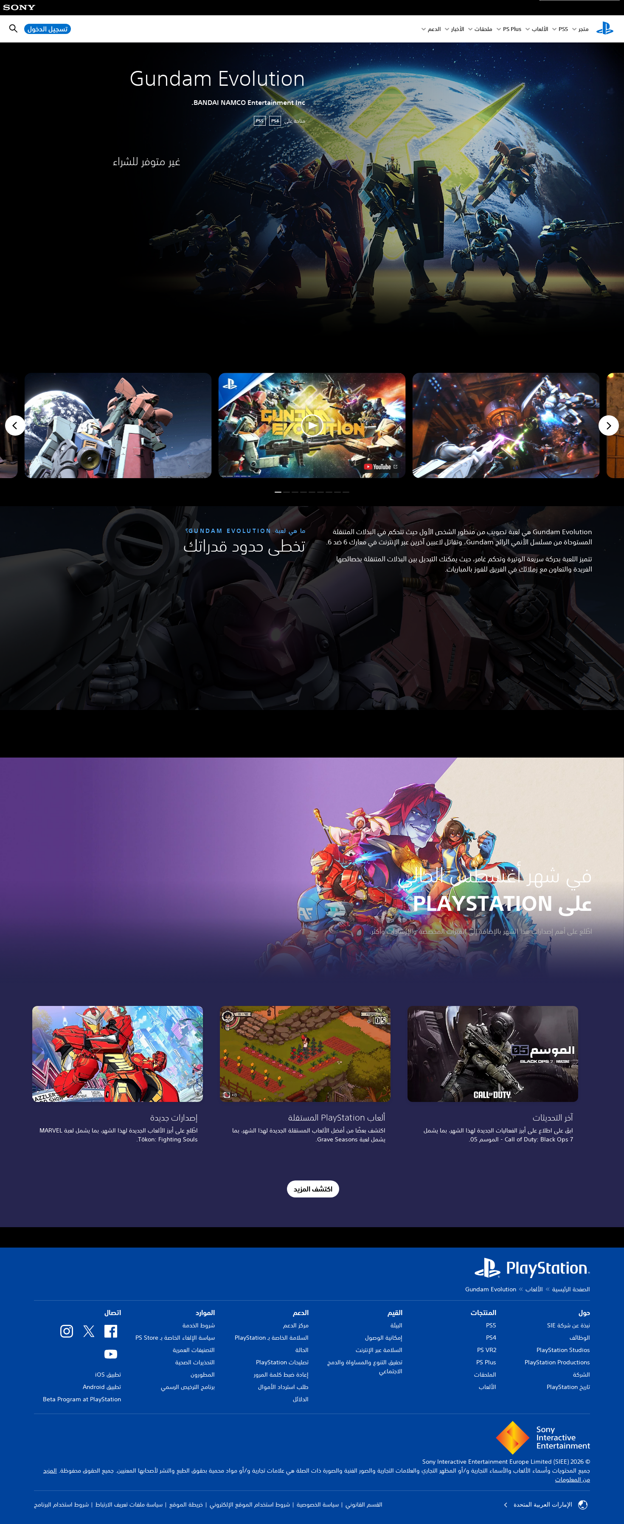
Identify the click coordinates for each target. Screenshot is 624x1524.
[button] (312, 425)
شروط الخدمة (199, 1325)
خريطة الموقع (186, 1504)
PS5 (491, 1325)
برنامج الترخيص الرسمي (188, 1387)
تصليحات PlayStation (282, 1362)
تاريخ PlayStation (568, 1387)
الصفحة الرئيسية (571, 1289)
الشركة (581, 1374)
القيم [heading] (395, 1312)
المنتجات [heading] (483, 1312)
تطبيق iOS (108, 1374)
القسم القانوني (364, 1504)
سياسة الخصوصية (318, 1504)
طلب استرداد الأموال (283, 1387)
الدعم (434, 29)
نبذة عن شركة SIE (568, 1325)
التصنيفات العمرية (194, 1350)
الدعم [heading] (301, 1312)
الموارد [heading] (205, 1312)
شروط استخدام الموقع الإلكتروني (250, 1504)
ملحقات (483, 29)
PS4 (491, 1337)
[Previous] (15, 425)
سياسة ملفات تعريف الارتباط (129, 1504)
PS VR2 (486, 1350)
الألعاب (540, 29)
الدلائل (301, 1399)
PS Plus (512, 29)
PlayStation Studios (563, 1350)
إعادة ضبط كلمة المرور (281, 1374)
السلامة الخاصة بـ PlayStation (272, 1337)
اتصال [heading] (112, 1312)
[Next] (609, 425)
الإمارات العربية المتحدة (543, 1504)
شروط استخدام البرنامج (61, 1504)
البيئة (396, 1325)
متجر (584, 29)
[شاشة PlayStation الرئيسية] (605, 28)
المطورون (203, 1374)
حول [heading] (584, 1312)
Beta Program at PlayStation (82, 1399)
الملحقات (485, 1374)
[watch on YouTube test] (381, 466)
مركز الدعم (296, 1325)
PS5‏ (563, 29)
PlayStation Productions (557, 1362)
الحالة (302, 1350)
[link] (117, 1077)
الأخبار (457, 29)
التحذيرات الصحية (195, 1362)
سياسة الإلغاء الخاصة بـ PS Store (175, 1337)
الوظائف (580, 1337)
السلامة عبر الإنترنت (379, 1350)
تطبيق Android (102, 1387)
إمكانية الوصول (383, 1337)
